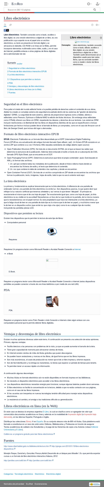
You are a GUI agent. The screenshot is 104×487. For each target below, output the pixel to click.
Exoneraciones (41, 483)
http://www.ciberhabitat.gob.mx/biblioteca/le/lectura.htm (26, 446)
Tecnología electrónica (23, 473)
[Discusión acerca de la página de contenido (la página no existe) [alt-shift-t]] (10, 25)
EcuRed (17, 4)
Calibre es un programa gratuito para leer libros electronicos (28, 434)
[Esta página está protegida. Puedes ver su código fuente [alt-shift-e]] (88, 25)
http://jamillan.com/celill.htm (15, 460)
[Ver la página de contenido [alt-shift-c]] (5, 25)
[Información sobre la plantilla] (101, 37)
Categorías (8, 473)
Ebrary (29, 421)
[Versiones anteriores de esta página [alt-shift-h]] (92, 25)
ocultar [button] (19, 63)
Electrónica (39, 473)
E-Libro (46, 411)
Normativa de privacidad (14, 483)
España (40, 421)
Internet (77, 249)
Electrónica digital (53, 473)
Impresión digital (74, 414)
